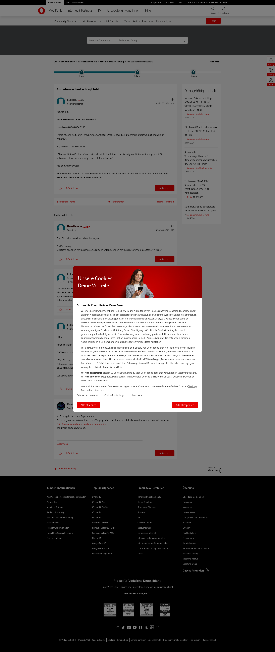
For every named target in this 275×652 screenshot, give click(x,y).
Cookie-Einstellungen (115, 395)
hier (126, 318)
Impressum (137, 395)
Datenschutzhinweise (87, 395)
